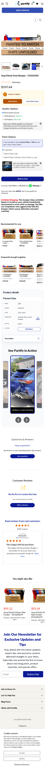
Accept (22, 753)
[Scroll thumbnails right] (42, 66)
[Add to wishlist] (40, 20)
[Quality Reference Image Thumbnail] (36, 66)
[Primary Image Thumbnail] (5, 66)
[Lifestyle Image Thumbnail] (16, 66)
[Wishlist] (37, 4)
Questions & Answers (22, 439)
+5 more (38, 318)
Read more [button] (26, 556)
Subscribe (33, 674)
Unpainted (8, 150)
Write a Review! (22, 505)
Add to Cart (23, 179)
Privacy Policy (17, 747)
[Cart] (42, 4)
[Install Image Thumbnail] (26, 66)
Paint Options (9, 137)
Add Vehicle (12, 101)
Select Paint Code (11, 154)
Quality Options (10, 108)
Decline (22, 759)
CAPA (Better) (13, 116)
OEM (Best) (12, 120)
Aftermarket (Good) (11, 113)
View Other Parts (32, 101)
